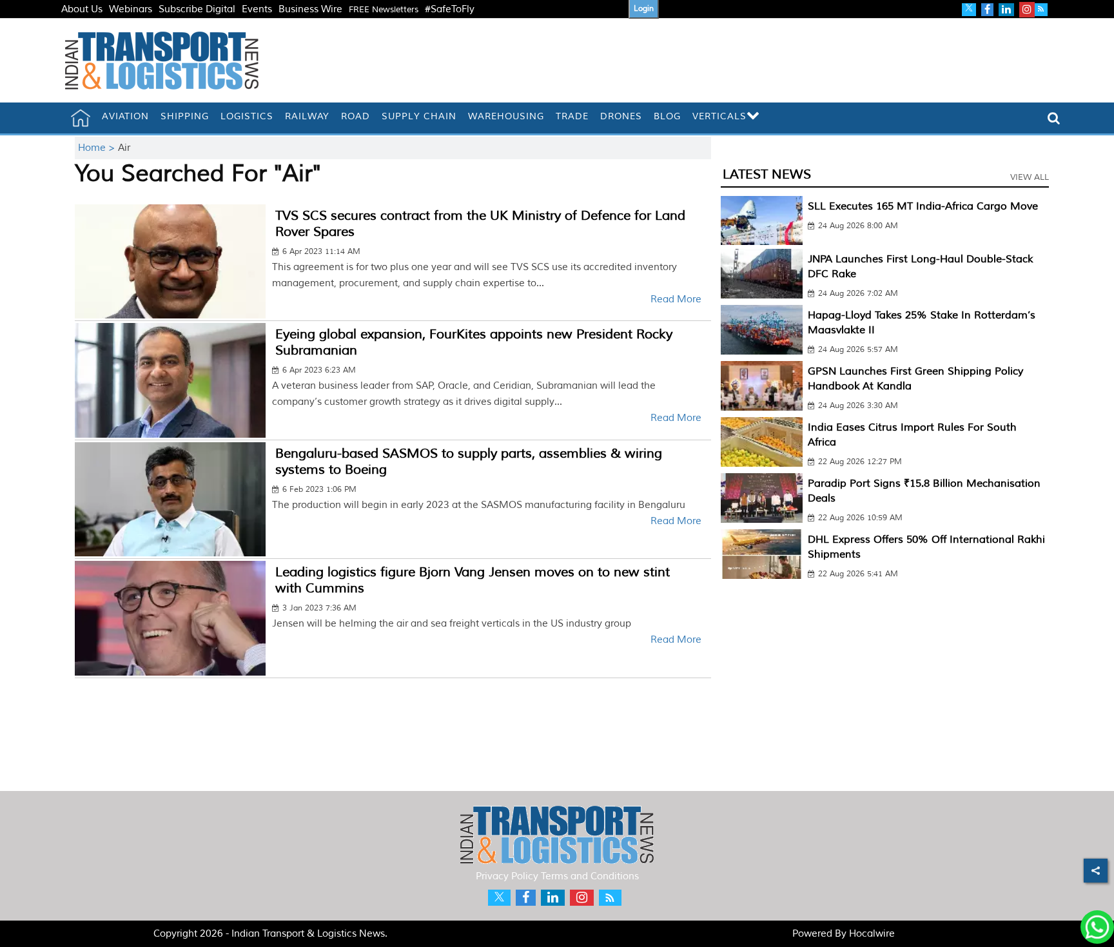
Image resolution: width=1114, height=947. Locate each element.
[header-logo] (162, 60)
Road (355, 116)
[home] (80, 118)
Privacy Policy (507, 876)
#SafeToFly (449, 9)
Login (644, 9)
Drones (621, 116)
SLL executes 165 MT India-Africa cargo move (923, 206)
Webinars (130, 9)
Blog (667, 116)
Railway (307, 116)
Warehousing (506, 116)
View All (1029, 177)
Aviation (125, 116)
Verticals (719, 116)
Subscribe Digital (197, 9)
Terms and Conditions (590, 876)
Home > (98, 148)
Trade (572, 116)
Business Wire (310, 9)
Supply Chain (419, 116)
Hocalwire (872, 934)
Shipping (185, 116)
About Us (82, 9)
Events (257, 9)
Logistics (246, 116)
